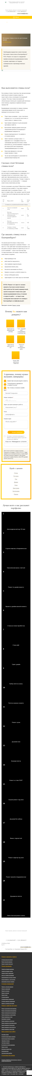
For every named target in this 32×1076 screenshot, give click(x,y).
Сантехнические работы (7, 1053)
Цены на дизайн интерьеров (8, 975)
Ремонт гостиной (5, 993)
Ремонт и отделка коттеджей (8, 1003)
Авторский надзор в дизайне (8, 981)
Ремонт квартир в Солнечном (8, 1025)
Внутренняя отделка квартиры (8, 1045)
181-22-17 (21, 11)
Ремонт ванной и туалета (9, 957)
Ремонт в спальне (5, 991)
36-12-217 (11, 11)
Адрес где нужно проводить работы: (13, 404)
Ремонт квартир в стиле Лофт (8, 1029)
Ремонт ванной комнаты (7, 961)
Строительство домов (8, 1055)
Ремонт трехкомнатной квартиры (9, 1012)
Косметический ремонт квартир (8, 1036)
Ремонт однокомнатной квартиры (9, 1008)
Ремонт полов (16, 305)
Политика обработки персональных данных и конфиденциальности (12, 1060)
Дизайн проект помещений (7, 973)
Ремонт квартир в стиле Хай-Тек (9, 1027)
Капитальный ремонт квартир (8, 1038)
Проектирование (7, 966)
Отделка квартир (5, 997)
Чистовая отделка (5, 1042)
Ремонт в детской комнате (7, 986)
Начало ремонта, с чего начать (8, 979)
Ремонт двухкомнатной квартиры (9, 1010)
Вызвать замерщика (17, 432)
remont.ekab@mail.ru (22, 13)
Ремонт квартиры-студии (7, 1017)
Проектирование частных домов (9, 977)
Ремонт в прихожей (6, 989)
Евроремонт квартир (6, 1019)
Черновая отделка (6, 1040)
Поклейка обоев (5, 1034)
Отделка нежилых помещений (8, 1001)
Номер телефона (8, 397)
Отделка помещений (8, 984)
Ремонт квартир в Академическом (9, 1023)
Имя (5, 390)
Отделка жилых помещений (8, 999)
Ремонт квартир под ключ (9, 1005)
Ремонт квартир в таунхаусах (8, 1021)
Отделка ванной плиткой (7, 959)
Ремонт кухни (4, 995)
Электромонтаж (5, 1051)
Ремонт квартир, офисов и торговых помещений (16, 10)
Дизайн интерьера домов (7, 971)
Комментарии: (7, 418)
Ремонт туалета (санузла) (7, 964)
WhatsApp (13, 13)
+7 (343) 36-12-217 (18, 301)
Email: (5, 411)
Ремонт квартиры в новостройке (9, 1014)
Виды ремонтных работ (9, 1031)
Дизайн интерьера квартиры (8, 969)
